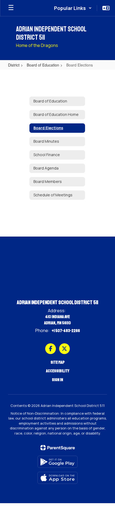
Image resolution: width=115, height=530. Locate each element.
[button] (73, 8)
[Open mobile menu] (11, 8)
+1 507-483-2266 (66, 330)
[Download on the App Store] (57, 478)
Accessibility (57, 371)
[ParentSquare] (57, 448)
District (14, 65)
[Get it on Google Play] (57, 462)
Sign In (57, 379)
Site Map (58, 362)
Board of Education (43, 65)
